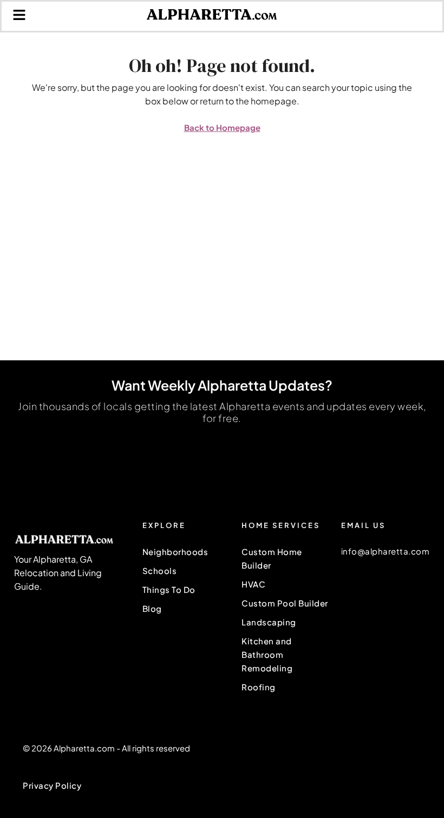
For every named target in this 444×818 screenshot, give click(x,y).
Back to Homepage (222, 127)
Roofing (258, 687)
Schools (159, 570)
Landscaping (268, 622)
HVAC (253, 584)
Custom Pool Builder (284, 603)
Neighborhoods (175, 551)
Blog (152, 608)
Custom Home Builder (271, 558)
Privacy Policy (52, 785)
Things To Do (168, 589)
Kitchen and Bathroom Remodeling (266, 654)
